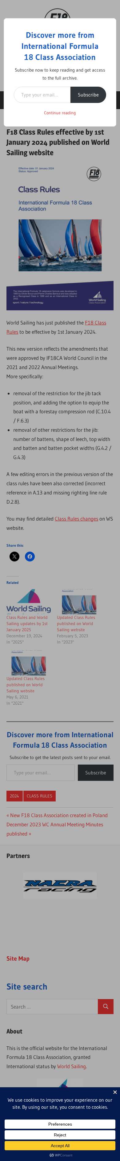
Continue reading (60, 113)
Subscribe (88, 95)
